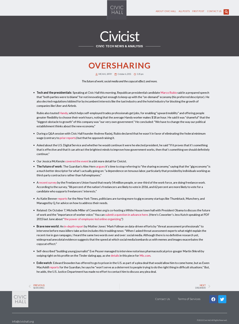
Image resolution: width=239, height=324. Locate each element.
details (115, 255)
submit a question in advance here (126, 214)
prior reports (68, 138)
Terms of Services (189, 299)
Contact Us (214, 11)
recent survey (48, 182)
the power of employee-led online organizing (92, 219)
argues (100, 166)
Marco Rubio (168, 92)
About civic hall (166, 11)
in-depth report (74, 226)
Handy (63, 113)
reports (62, 198)
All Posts (184, 11)
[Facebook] (213, 299)
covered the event (77, 161)
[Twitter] (222, 299)
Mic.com (144, 255)
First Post (198, 11)
